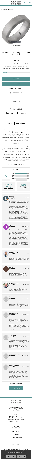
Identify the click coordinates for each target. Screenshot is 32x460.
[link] (24, 3)
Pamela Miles (13, 297)
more (17, 69)
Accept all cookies (21, 456)
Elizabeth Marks (13, 252)
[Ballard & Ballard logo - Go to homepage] (16, 3)
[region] (16, 29)
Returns (23, 96)
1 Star (13, 180)
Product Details (16, 109)
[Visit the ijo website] (13, 445)
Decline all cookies (10, 456)
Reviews (16, 170)
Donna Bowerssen (14, 354)
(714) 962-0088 (16, 47)
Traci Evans (12, 335)
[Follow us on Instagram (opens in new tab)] (17, 427)
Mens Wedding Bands (8, 9)
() (28, 173)
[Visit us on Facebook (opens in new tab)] (14, 427)
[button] (27, 3)
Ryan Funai (12, 225)
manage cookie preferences (15, 452)
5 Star (13, 173)
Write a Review (16, 388)
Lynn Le (11, 196)
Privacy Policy (22, 451)
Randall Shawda (13, 313)
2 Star (13, 178)
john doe (11, 267)
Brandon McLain (13, 283)
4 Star (13, 175)
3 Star (13, 176)
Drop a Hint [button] (15, 84)
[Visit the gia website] (18, 445)
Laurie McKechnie (14, 365)
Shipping (8, 96)
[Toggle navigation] (2, 3)
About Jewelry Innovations (16, 113)
